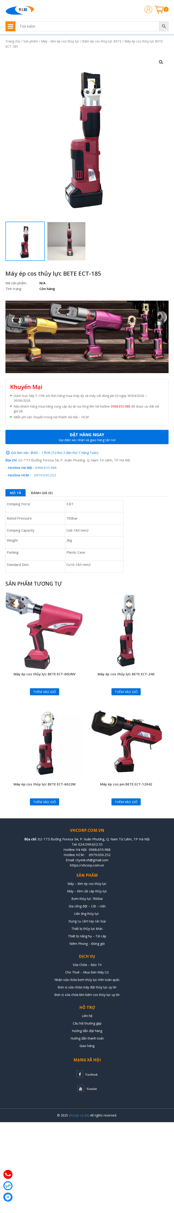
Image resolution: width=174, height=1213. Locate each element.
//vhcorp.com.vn (91, 865)
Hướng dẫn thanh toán (87, 1038)
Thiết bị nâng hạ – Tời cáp (87, 936)
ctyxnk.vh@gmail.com (91, 860)
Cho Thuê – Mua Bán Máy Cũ (87, 972)
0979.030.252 (45, 475)
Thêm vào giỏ (44, 692)
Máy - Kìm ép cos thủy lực (60, 41)
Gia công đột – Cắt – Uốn (87, 906)
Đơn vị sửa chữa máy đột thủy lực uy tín (87, 987)
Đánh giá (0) (42, 492)
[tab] (15, 492)
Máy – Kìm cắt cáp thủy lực (87, 891)
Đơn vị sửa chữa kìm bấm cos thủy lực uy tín (87, 995)
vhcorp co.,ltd (79, 1115)
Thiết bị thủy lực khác (87, 928)
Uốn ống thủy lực (87, 913)
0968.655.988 (120, 406)
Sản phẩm (30, 41)
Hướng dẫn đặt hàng (87, 1031)
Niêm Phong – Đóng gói (87, 943)
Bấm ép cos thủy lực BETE (101, 41)
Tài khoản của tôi (148, 10)
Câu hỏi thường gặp (87, 1023)
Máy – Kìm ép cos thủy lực (87, 883)
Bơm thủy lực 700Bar (87, 898)
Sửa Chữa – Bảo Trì (87, 965)
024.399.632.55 (90, 844)
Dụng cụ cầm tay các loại (87, 921)
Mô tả (15, 492)
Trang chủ (12, 41)
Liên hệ (87, 1016)
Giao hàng (87, 1046)
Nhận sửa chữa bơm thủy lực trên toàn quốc (87, 980)
